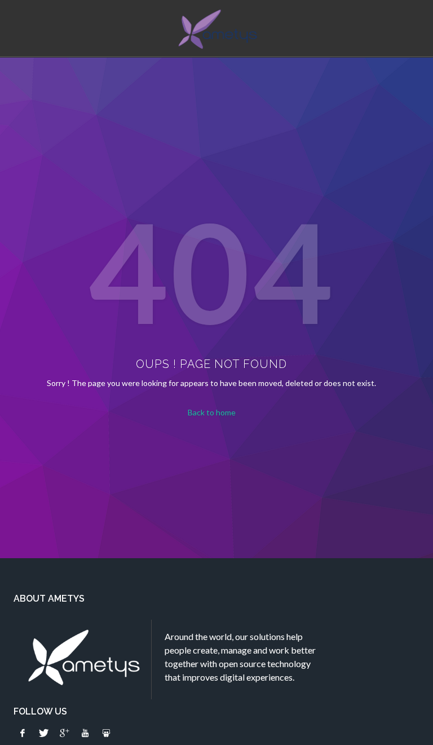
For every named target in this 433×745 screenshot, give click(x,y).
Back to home (212, 412)
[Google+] (64, 733)
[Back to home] (217, 29)
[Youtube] (85, 733)
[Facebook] (23, 733)
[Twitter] (43, 733)
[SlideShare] (106, 733)
